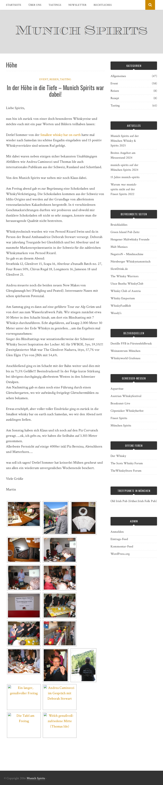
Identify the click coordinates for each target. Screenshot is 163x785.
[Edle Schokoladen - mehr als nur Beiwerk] (83, 518)
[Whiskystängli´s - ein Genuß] (24, 550)
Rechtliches (103, 5)
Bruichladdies (119, 225)
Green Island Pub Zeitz (125, 232)
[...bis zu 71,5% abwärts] (60, 633)
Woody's (116, 313)
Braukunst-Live (120, 403)
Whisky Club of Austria (126, 291)
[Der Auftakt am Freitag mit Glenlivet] (24, 514)
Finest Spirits (119, 418)
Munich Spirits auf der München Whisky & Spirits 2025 (125, 141)
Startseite (13, 5)
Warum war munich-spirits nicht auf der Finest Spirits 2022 (124, 189)
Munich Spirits (36, 778)
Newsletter (77, 5)
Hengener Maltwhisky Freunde (130, 239)
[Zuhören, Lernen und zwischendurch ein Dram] (60, 578)
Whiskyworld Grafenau (125, 358)
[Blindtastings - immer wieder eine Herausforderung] (24, 633)
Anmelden (117, 532)
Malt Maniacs (119, 247)
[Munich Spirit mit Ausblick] (83, 665)
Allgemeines (118, 76)
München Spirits (121, 425)
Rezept (115, 98)
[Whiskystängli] (56, 665)
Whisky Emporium (123, 298)
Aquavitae (117, 389)
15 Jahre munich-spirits (125, 177)
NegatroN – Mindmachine (127, 254)
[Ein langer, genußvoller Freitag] (24, 697)
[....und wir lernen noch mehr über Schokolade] (24, 578)
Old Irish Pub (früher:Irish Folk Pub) (134, 501)
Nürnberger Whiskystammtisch (130, 261)
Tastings (55, 5)
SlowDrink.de (119, 269)
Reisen (54, 79)
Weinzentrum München (125, 351)
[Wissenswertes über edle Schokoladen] (60, 550)
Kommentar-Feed (122, 546)
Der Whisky (118, 456)
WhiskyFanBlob (121, 306)
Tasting (65, 79)
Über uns (34, 5)
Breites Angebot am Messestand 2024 (123, 155)
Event (43, 79)
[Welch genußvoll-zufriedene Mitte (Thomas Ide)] (60, 725)
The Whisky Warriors (125, 276)
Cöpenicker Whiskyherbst (127, 411)
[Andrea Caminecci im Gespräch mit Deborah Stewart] (60, 697)
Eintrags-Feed (119, 539)
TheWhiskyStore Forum (126, 471)
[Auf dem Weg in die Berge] (56, 518)
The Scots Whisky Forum (127, 463)
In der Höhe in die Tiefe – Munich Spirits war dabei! (55, 90)
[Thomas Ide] (24, 661)
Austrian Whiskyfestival (126, 396)
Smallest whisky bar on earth (60, 135)
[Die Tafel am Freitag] (24, 725)
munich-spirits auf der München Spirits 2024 (124, 167)
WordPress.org (120, 554)
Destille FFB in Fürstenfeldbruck (131, 343)
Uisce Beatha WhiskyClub (127, 284)
